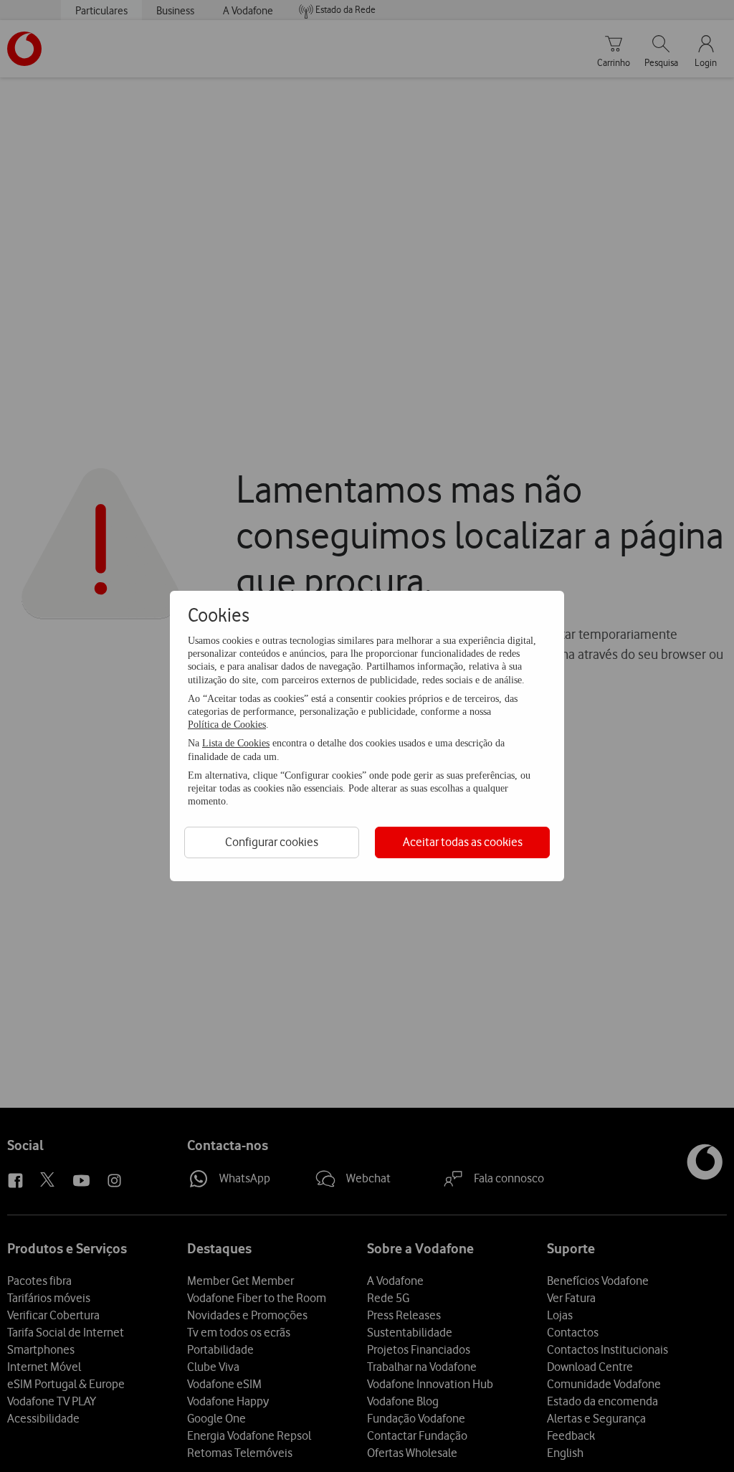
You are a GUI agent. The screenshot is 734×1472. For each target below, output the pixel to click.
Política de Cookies (227, 724)
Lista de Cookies (236, 743)
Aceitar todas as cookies (463, 842)
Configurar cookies (271, 842)
